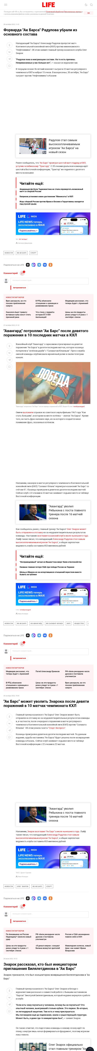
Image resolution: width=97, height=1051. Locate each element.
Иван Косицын (23, 613)
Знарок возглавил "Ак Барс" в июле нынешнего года (53, 831)
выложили (28, 412)
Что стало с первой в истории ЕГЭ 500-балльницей (45, 314)
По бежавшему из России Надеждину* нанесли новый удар (18, 937)
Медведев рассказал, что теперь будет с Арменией (76, 302)
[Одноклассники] (50, 264)
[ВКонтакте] (44, 264)
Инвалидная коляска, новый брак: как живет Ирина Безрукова (78, 948)
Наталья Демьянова (25, 243)
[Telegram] (39, 264)
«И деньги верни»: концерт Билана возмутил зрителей (48, 946)
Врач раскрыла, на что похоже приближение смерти (16, 303)
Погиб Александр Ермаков (48, 671)
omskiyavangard (78, 406)
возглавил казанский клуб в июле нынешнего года (62, 535)
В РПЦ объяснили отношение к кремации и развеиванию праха (47, 303)
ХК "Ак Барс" (23, 239)
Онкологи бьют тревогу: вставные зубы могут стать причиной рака (18, 314)
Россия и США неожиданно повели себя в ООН (77, 935)
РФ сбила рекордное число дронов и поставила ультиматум (77, 674)
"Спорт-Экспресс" (56, 727)
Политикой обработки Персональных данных (64, 12)
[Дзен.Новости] (27, 264)
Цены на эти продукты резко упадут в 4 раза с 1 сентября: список (76, 314)
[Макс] (33, 264)
